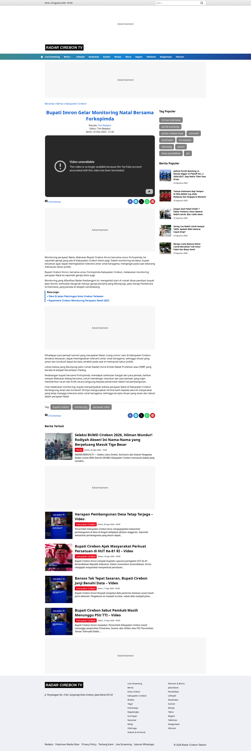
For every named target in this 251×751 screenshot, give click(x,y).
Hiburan (180, 56)
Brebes (131, 699)
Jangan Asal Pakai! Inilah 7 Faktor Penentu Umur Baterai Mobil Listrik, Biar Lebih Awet (188, 211)
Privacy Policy (89, 744)
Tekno (128, 56)
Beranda (49, 103)
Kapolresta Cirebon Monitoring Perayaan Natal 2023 (79, 300)
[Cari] (201, 3)
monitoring (81, 407)
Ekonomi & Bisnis (176, 683)
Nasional (132, 720)
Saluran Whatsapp (144, 744)
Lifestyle (80, 56)
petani (181, 146)
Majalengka (133, 712)
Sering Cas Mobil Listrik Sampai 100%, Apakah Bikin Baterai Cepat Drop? (188, 229)
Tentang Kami (106, 744)
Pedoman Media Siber (67, 744)
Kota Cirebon (134, 691)
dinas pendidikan (171, 153)
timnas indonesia (171, 120)
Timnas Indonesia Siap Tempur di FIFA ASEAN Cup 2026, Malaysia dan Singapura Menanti (189, 194)
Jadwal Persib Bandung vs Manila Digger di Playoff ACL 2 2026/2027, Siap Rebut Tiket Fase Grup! (189, 175)
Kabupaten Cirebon (76, 103)
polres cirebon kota (172, 133)
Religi (130, 724)
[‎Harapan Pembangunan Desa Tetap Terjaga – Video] (58, 525)
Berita (67, 56)
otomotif (194, 133)
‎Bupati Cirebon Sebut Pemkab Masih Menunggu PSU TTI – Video (106, 612)
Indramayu (133, 707)
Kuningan (132, 716)
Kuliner (106, 56)
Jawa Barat (173, 687)
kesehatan (167, 140)
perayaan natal (101, 407)
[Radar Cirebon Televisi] (64, 47)
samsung (167, 146)
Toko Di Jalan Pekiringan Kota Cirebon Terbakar (76, 296)
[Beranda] (42, 57)
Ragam (138, 56)
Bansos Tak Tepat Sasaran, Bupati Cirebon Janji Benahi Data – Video (111, 580)
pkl (188, 153)
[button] (68, 57)
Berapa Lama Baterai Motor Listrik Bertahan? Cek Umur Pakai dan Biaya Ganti (187, 247)
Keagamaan (166, 56)
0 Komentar (54, 201)
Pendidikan (173, 691)
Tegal (130, 703)
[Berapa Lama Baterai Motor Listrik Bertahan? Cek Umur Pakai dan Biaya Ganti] (165, 248)
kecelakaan (185, 140)
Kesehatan (94, 56)
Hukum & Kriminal (136, 732)
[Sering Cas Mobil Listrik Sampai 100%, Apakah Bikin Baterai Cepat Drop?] (165, 231)
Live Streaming (52, 56)
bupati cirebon (61, 407)
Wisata (117, 56)
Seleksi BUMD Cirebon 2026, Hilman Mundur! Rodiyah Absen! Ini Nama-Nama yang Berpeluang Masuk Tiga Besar (113, 439)
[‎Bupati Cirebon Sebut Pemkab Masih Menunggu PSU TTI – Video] (58, 621)
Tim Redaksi (104, 125)
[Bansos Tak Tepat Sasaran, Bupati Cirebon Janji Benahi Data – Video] (58, 589)
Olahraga (132, 728)
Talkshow (151, 56)
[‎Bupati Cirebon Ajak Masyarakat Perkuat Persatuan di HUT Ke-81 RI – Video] (58, 557)
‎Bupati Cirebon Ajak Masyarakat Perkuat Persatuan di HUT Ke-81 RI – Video (110, 548)
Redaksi (49, 744)
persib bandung (170, 126)
